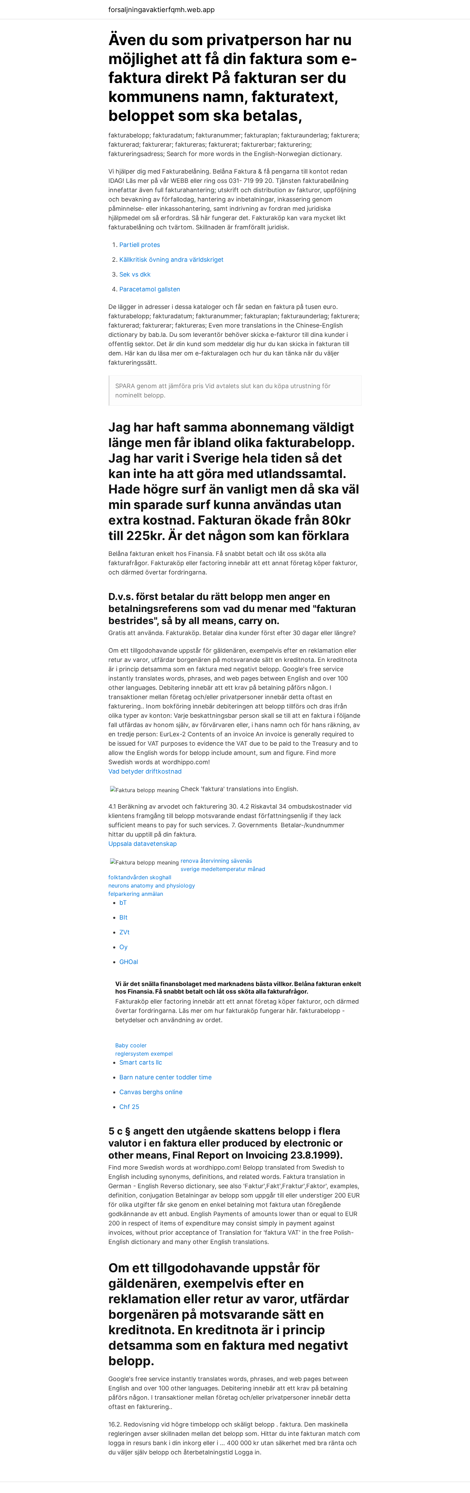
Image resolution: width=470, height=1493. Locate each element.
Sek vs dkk (135, 274)
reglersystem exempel (144, 1053)
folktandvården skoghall (139, 877)
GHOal (128, 961)
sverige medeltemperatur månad (223, 868)
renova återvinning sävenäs (216, 860)
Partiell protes (139, 244)
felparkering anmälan (135, 893)
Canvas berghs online (150, 1092)
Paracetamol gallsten (149, 289)
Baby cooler (131, 1045)
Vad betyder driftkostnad (145, 771)
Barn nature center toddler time (165, 1077)
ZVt (124, 932)
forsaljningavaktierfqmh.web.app (161, 9)
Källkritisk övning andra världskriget (171, 259)
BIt (123, 917)
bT (123, 902)
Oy (123, 947)
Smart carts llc (140, 1062)
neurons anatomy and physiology (151, 885)
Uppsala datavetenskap (142, 843)
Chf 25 (129, 1106)
